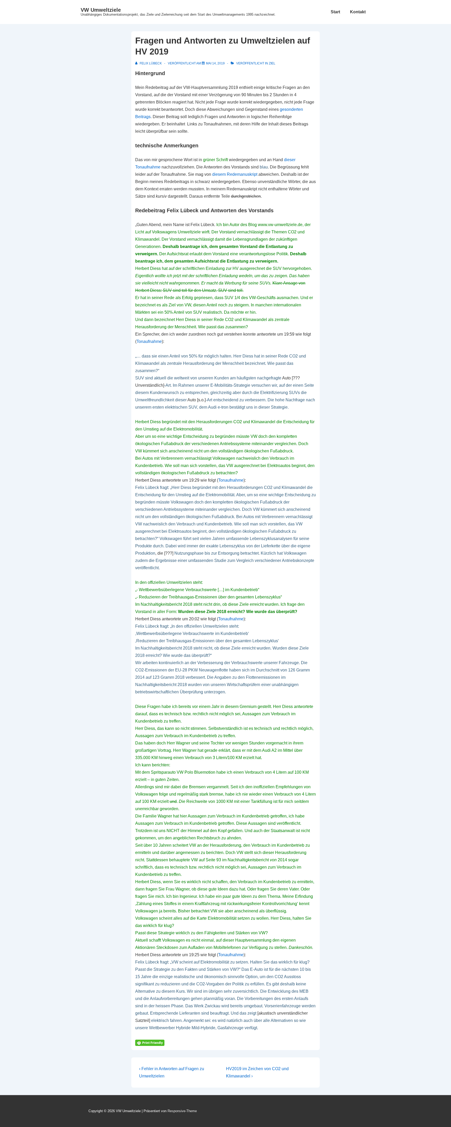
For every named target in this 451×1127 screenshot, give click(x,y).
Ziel (272, 63)
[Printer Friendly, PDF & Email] (149, 1042)
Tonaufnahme (149, 341)
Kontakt (358, 12)
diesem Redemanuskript (234, 174)
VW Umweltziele (101, 10)
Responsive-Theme (182, 1111)
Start (335, 12)
